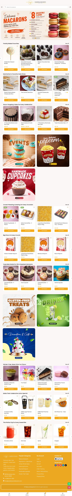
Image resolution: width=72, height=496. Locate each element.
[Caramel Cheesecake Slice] (44, 83)
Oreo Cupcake (24, 282)
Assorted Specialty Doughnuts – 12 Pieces (60, 62)
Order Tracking (40, 469)
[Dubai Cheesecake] (36, 25)
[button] (11, 69)
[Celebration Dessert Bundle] (11, 52)
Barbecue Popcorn (42, 253)
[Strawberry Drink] (11, 431)
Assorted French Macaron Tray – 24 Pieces (61, 223)
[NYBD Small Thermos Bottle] (44, 402)
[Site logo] (36, 2)
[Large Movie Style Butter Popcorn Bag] (44, 213)
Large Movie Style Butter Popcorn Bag (44, 223)
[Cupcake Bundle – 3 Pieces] (11, 273)
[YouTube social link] (61, 465)
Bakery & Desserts (23, 459)
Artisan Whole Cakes (24, 464)
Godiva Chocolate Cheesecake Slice (42, 383)
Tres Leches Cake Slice (27, 92)
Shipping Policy (41, 476)
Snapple (57, 441)
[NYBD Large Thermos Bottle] (27, 402)
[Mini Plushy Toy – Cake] (61, 402)
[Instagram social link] (58, 465)
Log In (38, 459)
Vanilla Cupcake (59, 282)
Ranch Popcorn (58, 253)
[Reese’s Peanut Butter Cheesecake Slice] (11, 83)
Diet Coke (23, 441)
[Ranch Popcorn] (61, 244)
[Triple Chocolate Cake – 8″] (61, 113)
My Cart (39, 464)
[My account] (70, 7)
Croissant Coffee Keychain (8, 412)
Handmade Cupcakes (24, 471)
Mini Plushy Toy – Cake (60, 411)
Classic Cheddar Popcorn (10, 253)
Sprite (39, 441)
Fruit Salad (23, 382)
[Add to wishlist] (17, 46)
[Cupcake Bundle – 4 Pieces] (44, 273)
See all (67, 43)
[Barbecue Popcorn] (44, 244)
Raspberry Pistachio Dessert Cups (9, 383)
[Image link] (59, 458)
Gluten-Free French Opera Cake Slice (58, 94)
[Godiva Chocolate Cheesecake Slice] (44, 373)
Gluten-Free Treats (24, 474)
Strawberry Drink (8, 441)
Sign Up (39, 461)
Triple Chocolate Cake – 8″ (61, 123)
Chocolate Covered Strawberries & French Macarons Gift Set (26, 63)
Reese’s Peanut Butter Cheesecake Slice (9, 93)
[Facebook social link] (56, 465)
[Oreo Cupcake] (27, 273)
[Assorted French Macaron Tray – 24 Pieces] (61, 213)
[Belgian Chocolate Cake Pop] (44, 52)
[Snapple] (61, 431)
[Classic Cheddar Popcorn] (11, 244)
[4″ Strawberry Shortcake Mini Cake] (44, 113)
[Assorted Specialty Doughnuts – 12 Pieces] (61, 52)
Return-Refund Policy (42, 471)
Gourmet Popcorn (23, 469)
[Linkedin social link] (63, 465)
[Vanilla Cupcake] (61, 273)
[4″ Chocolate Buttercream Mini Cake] (11, 113)
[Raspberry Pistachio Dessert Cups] (11, 373)
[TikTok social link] (66, 465)
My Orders (39, 466)
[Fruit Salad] (27, 373)
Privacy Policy (40, 474)
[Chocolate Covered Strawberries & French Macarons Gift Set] (27, 52)
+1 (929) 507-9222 (9, 478)
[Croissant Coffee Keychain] (11, 402)
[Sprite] (44, 431)
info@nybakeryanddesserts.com (13, 481)
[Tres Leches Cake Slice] (27, 83)
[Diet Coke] (27, 431)
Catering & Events (23, 466)
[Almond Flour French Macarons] (61, 373)
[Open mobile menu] (1, 7)
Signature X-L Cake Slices (25, 461)
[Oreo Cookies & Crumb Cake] (27, 113)
